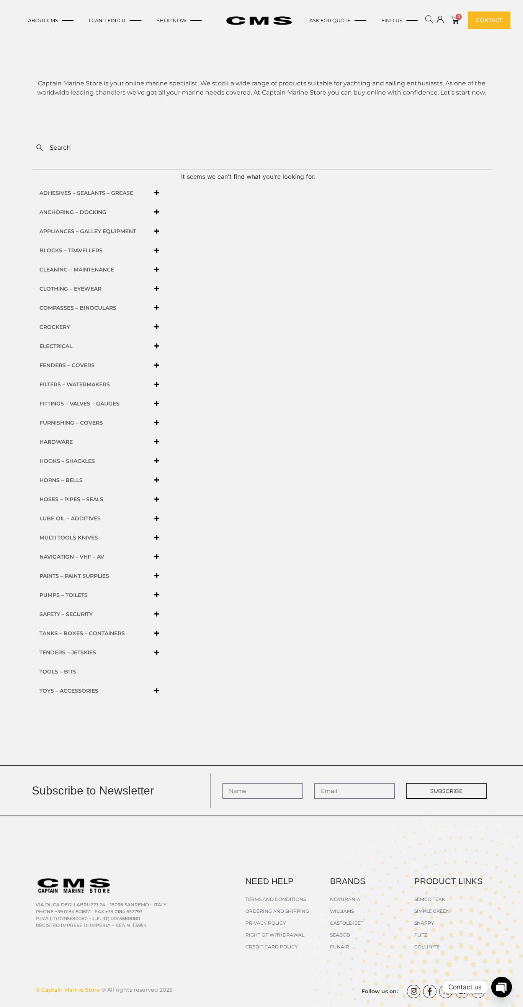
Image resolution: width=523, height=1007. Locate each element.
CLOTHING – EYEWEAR (70, 288)
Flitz (420, 935)
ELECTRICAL (55, 346)
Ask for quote (330, 20)
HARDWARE (56, 441)
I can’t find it (107, 20)
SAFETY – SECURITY (66, 614)
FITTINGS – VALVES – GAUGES (79, 403)
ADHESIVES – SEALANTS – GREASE (86, 193)
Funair (339, 947)
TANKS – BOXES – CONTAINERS (82, 633)
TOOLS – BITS (57, 671)
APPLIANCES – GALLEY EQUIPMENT (87, 231)
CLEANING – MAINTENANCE (76, 269)
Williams (342, 911)
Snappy (424, 923)
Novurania (345, 899)
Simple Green (432, 911)
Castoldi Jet (346, 923)
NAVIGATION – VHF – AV (71, 556)
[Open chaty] (501, 987)
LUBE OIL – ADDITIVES (70, 518)
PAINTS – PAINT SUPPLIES (74, 575)
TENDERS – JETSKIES (67, 652)
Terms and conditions (275, 899)
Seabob (340, 935)
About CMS (43, 20)
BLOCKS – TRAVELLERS (71, 250)
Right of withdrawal (274, 935)
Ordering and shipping (277, 911)
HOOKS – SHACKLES (67, 461)
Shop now (171, 20)
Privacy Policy (265, 923)
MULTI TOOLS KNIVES (68, 537)
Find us (391, 20)
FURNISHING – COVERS (71, 422)
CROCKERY (54, 327)
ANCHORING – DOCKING (72, 212)
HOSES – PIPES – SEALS (71, 499)
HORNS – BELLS (61, 480)
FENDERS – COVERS (67, 365)
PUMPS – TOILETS (63, 595)
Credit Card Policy (271, 947)
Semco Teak (429, 899)
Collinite (427, 947)
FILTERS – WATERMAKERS (74, 384)
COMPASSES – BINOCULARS (77, 307)
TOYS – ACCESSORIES (68, 690)
